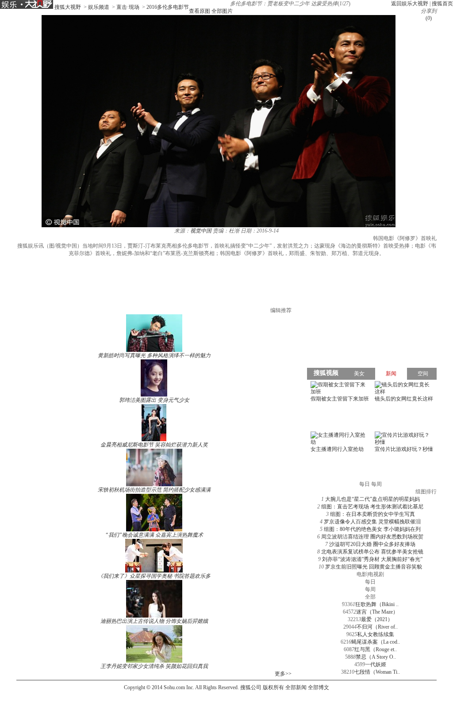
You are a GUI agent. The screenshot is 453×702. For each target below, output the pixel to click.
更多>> (283, 674)
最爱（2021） (377, 619)
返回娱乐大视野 (409, 3)
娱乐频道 (98, 7)
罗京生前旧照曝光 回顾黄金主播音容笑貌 (373, 567)
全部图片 (222, 11)
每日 (370, 582)
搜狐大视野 (67, 7)
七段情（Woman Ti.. (377, 672)
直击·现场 (127, 7)
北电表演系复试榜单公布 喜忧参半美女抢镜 (372, 552)
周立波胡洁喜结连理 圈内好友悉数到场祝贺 (372, 537)
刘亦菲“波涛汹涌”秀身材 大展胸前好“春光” (372, 559)
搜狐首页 (442, 3)
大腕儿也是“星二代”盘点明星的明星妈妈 (372, 499)
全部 (370, 597)
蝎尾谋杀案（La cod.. (375, 642)
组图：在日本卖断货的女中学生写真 (372, 514)
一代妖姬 (375, 664)
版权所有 (273, 687)
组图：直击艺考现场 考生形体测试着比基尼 (372, 507)
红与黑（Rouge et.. (375, 649)
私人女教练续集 (375, 634)
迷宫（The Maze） (377, 612)
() (429, 18)
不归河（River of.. (377, 627)
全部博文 (318, 687)
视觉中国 (200, 231)
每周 (370, 589)
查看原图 (199, 11)
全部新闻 (296, 687)
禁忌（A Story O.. (376, 657)
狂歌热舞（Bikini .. (377, 604)
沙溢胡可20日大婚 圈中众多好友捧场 (372, 544)
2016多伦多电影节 (167, 7)
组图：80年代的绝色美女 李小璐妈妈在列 (372, 529)
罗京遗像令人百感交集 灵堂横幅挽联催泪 (372, 522)
